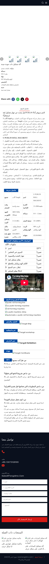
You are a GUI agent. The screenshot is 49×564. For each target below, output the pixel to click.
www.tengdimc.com (25, 557)
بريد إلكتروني (5, 473)
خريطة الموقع (38, 557)
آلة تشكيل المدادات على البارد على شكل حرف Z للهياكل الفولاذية (34, 548)
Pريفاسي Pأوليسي (24, 559)
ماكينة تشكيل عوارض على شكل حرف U (12, 545)
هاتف (3, 459)
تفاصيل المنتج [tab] (24, 109)
